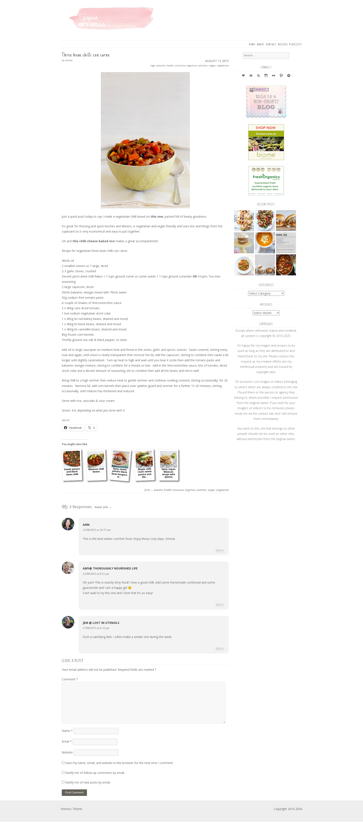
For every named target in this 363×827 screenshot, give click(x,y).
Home (252, 44)
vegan (212, 65)
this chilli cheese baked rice (93, 241)
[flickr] (273, 76)
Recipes (283, 44)
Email (67, 741)
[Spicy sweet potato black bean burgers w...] (121, 459)
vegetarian (223, 65)
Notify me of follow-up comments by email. (95, 773)
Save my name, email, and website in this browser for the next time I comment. (119, 763)
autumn (160, 65)
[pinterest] (281, 76)
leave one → (103, 507)
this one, (157, 216)
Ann (86, 525)
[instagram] (266, 76)
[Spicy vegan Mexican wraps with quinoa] (168, 459)
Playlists (295, 44)
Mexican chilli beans (96, 470)
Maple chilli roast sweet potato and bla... (144, 472)
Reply (220, 550)
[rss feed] (258, 76)
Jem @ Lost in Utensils (101, 623)
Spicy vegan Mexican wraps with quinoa (168, 473)
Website (67, 752)
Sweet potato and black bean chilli (72, 471)
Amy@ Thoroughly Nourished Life (110, 568)
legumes (192, 65)
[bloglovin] (243, 76)
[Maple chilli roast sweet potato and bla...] (144, 459)
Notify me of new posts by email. (87, 782)
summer (203, 65)
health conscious (176, 65)
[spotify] (288, 76)
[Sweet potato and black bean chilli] (71, 459)
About (260, 44)
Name (67, 731)
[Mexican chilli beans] (96, 459)
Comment (70, 679)
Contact (271, 44)
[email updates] (251, 76)
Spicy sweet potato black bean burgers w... (119, 472)
